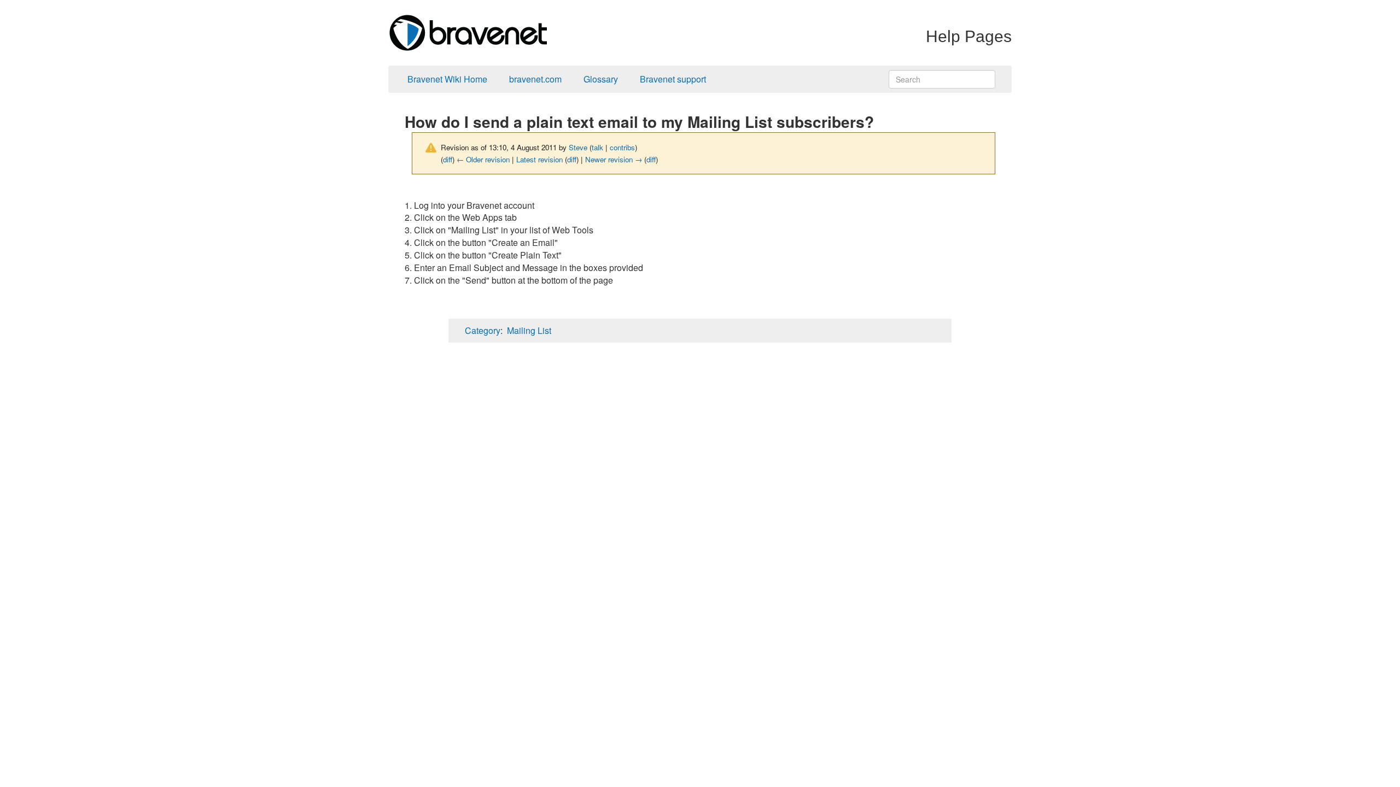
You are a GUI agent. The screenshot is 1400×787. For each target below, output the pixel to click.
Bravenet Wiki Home (447, 79)
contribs (622, 147)
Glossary (601, 79)
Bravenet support (673, 79)
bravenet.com (535, 79)
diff (447, 159)
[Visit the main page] (467, 31)
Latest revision (539, 159)
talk (597, 147)
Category (482, 330)
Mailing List (529, 330)
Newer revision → (613, 159)
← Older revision (483, 159)
